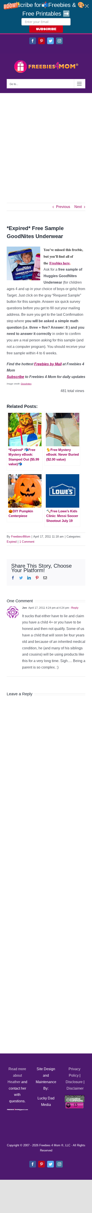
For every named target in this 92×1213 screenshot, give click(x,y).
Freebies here (59, 263)
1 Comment (26, 541)
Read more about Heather (17, 1075)
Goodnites (26, 383)
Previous (63, 207)
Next (78, 207)
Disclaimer (75, 1088)
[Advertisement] (46, 141)
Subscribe (15, 377)
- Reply (73, 607)
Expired (12, 541)
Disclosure (74, 1082)
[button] (46, 16)
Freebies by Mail (48, 364)
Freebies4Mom (20, 536)
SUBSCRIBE (46, 29)
